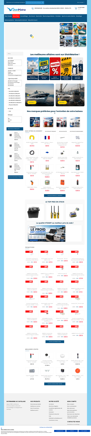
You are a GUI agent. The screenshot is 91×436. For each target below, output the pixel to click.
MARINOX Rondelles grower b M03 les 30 (77, 289)
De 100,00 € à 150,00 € (14, 96)
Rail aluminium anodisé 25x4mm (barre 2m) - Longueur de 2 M (62, 144)
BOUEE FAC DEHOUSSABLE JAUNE (32, 143)
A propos (51, 412)
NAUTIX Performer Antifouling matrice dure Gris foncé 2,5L (17, 135)
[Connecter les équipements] (15, 75)
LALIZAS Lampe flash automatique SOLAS (62, 158)
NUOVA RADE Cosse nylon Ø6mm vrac (47, 304)
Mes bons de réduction (73, 414)
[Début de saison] (15, 63)
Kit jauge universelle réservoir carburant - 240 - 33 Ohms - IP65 (47, 362)
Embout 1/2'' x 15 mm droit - (62, 318)
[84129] (15, 117)
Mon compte (70, 404)
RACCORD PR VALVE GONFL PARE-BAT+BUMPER (47, 158)
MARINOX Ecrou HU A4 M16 (78, 333)
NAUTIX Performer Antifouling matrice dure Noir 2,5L (17, 145)
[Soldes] (15, 72)
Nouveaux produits (36, 404)
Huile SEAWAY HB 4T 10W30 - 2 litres (77, 173)
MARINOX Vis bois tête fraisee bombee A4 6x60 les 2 (47, 290)
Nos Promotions (35, 408)
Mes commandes (71, 406)
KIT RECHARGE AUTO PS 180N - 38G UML (62, 173)
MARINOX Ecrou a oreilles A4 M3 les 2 (47, 274)
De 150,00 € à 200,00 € (14, 98)
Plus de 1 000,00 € (13, 105)
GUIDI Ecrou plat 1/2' (62, 273)
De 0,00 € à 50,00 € (14, 91)
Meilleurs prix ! (34, 410)
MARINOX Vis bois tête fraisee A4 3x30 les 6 (62, 334)
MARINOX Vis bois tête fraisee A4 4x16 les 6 (32, 289)
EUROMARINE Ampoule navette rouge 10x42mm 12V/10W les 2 (47, 320)
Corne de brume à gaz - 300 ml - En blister (32, 173)
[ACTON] (15, 120)
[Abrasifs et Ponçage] (15, 81)
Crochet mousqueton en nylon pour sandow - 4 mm (32, 304)
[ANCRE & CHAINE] (15, 71)
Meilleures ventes (35, 406)
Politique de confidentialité (46, 427)
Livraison (51, 404)
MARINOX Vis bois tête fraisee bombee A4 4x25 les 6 (32, 335)
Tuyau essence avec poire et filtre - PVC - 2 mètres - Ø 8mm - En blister (32, 159)
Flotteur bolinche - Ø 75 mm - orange (77, 376)
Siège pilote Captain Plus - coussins (78, 143)
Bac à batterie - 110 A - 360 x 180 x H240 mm (62, 376)
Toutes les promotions (55, 341)
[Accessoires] (15, 84)
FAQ (50, 416)
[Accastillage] (15, 60)
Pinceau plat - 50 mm (62, 258)
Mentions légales (53, 406)
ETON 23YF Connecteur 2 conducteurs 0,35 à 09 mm (32, 259)
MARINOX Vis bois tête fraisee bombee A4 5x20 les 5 (62, 305)
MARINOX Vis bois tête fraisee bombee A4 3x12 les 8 (32, 275)
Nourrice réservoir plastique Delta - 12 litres (62, 188)
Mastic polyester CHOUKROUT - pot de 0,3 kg (47, 188)
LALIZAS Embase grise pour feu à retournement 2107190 (77, 259)
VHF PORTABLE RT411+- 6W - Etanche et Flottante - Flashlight (47, 174)
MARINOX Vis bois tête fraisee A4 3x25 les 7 (47, 334)
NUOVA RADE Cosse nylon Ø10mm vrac (47, 259)
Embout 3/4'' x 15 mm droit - (77, 304)
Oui (10, 111)
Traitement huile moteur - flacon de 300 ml (77, 188)
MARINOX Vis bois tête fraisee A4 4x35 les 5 (62, 289)
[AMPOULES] (15, 74)
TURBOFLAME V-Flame (32, 187)
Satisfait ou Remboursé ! (55, 418)
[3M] (15, 118)
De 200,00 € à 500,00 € (15, 100)
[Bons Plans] (15, 62)
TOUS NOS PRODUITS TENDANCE (54, 195)
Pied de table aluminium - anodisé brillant (47, 376)
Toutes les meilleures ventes (55, 383)
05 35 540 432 (38, 8)
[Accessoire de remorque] (15, 82)
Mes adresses (71, 408)
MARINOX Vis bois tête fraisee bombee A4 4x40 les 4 (77, 275)
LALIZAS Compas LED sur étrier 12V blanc (77, 158)
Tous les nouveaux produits (15, 177)
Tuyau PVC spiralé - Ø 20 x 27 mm (32, 376)
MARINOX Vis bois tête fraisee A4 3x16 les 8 (32, 319)
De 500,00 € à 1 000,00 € (15, 102)
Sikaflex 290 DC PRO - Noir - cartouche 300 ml (77, 361)
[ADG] (15, 121)
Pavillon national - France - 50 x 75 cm (47, 143)
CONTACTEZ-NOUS (73, 422)
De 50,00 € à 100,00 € (14, 93)
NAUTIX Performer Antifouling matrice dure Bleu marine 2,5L (17, 167)
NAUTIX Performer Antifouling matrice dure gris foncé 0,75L (18, 156)
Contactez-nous (53, 420)
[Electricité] (15, 65)
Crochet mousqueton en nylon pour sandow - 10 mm (77, 319)
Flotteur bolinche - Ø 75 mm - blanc (62, 361)
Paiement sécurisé (54, 414)
